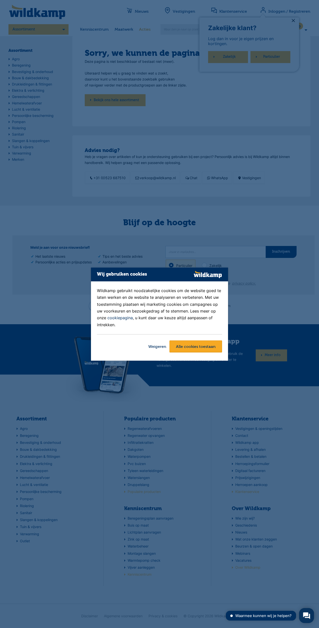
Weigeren (157, 347)
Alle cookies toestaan (196, 347)
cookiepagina (120, 317)
